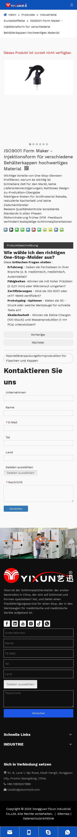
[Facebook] (7, 624)
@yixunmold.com (28, 789)
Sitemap (64, 813)
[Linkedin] (15, 624)
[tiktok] (39, 624)
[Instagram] (31, 624)
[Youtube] (23, 624)
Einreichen (16, 508)
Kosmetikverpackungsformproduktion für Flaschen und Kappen (36, 358)
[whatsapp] (47, 624)
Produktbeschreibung (22, 245)
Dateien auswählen (20, 473)
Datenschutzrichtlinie (38, 818)
